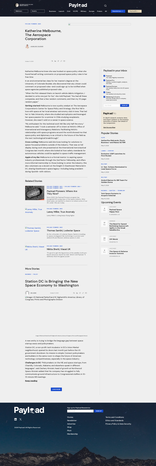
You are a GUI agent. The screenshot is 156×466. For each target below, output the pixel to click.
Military (83, 11)
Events (34, 11)
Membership (72, 434)
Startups (111, 151)
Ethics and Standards (114, 420)
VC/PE (75, 11)
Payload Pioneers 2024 (72, 186)
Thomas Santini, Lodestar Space (63, 230)
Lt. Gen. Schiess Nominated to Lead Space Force (114, 168)
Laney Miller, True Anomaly (61, 211)
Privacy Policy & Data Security (118, 424)
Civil (68, 11)
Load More (56, 389)
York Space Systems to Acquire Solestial (111, 194)
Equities (112, 190)
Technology (121, 190)
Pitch (69, 431)
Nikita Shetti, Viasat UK (58, 249)
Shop (69, 427)
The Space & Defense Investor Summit (118, 252)
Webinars (18, 11)
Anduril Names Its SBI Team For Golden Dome (114, 181)
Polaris (99, 11)
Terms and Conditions (114, 417)
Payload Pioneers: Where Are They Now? (62, 192)
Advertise (71, 424)
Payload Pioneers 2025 (33, 24)
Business (52, 11)
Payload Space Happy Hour (115, 210)
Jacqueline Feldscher (36, 46)
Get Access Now (109, 127)
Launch (61, 11)
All (106, 11)
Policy (35, 274)
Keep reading (31, 381)
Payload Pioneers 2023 (54, 186)
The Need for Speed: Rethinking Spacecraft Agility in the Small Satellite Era (119, 227)
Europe (91, 11)
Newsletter (72, 420)
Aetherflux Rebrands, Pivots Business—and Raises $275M (113, 141)
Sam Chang (33, 293)
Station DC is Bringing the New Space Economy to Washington (52, 283)
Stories (70, 417)
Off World (113, 239)
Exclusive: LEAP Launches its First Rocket (113, 155)
